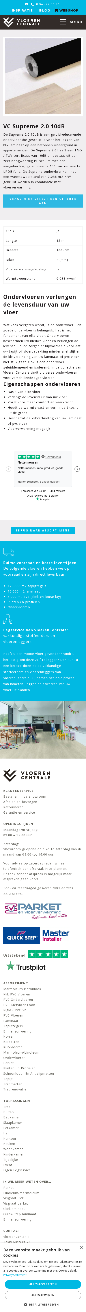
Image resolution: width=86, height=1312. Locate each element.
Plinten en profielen (19, 1068)
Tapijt (8, 1079)
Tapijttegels (13, 1026)
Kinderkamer (13, 1154)
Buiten (8, 1112)
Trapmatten (13, 1084)
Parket (8, 1063)
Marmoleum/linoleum (21, 1052)
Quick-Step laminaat (19, 1214)
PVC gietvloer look (19, 1005)
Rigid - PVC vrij (15, 1010)
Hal (6, 1133)
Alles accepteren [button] (43, 1284)
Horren (9, 1036)
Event (7, 1165)
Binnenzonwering (17, 1031)
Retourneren (13, 807)
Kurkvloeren (13, 1047)
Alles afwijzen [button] (43, 1295)
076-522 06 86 (47, 4)
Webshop (68, 10)
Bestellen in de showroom (24, 796)
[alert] (43, 1277)
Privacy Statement (14, 1275)
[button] (43, 1304)
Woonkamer (13, 1149)
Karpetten (11, 1042)
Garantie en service (19, 812)
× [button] (81, 1247)
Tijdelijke (10, 1159)
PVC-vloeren (13, 1015)
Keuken (9, 1144)
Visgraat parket (15, 1203)
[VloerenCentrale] (21, 22)
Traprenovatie (14, 1089)
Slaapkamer (12, 1122)
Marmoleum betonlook (22, 989)
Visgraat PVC (13, 1198)
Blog (44, 10)
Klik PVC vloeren (16, 994)
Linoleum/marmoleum (21, 1193)
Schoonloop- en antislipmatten (28, 1073)
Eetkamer (11, 1128)
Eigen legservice (17, 1170)
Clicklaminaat (14, 1209)
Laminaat (11, 1021)
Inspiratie (22, 10)
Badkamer (11, 1117)
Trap (7, 1107)
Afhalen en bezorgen (20, 802)
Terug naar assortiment (43, 530)
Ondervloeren (14, 1058)
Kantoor (10, 1138)
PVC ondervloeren (18, 999)
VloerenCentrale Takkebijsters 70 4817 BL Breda (16, 1242)
